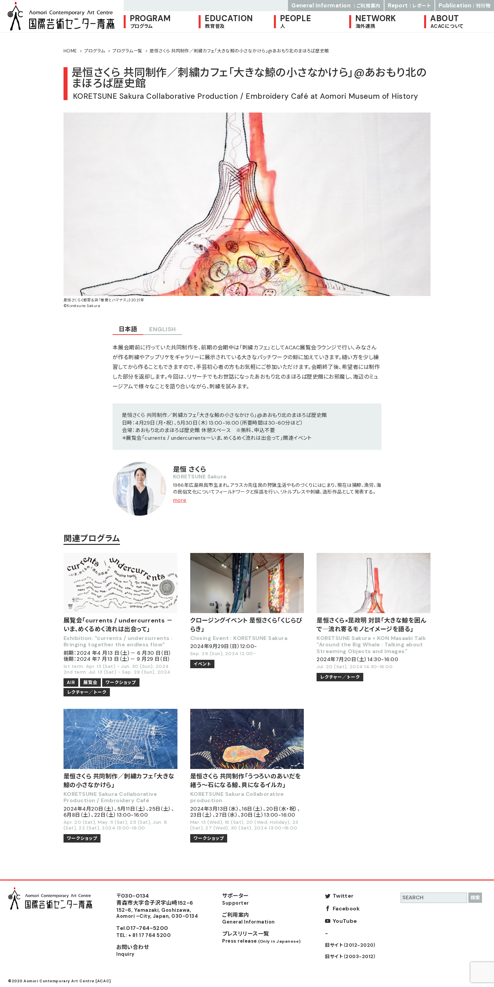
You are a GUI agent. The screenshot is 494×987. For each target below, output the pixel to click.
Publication (465, 5)
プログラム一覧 (127, 51)
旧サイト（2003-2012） (350, 956)
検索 (475, 898)
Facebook (346, 908)
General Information (335, 5)
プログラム (94, 51)
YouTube (345, 921)
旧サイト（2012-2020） (350, 945)
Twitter (343, 895)
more (180, 500)
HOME (70, 51)
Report (409, 5)
